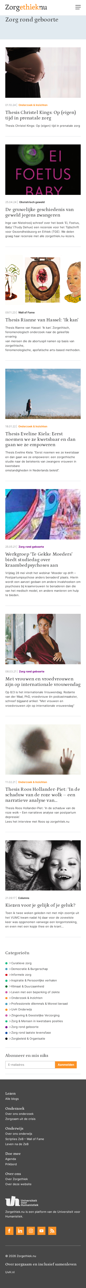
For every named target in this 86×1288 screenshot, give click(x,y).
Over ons (13, 1173)
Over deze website (18, 1184)
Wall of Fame (26, 312)
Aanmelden (66, 1064)
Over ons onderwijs (18, 1133)
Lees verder (42, 87)
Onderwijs (14, 1128)
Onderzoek (14, 1108)
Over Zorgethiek (16, 1179)
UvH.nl (10, 1272)
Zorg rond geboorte (31, 546)
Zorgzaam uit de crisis (20, 1119)
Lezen (10, 1093)
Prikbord (11, 1164)
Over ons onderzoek (19, 1113)
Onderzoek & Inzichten (33, 105)
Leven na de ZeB (16, 1144)
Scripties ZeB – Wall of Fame (24, 1139)
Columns (23, 898)
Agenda (10, 1159)
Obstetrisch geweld (32, 202)
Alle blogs (12, 1098)
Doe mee (13, 1153)
